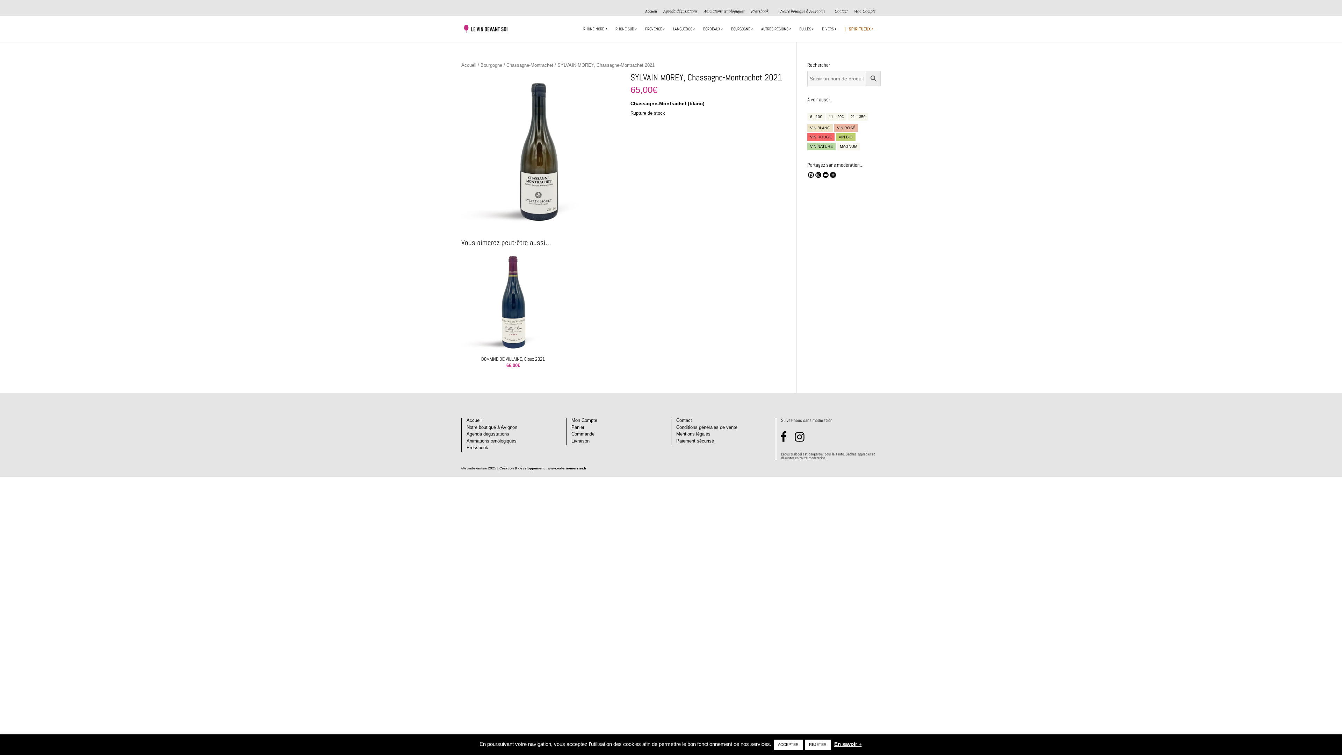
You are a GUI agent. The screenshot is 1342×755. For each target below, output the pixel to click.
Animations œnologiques (724, 11)
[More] (833, 175)
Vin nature (821, 146)
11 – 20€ (836, 117)
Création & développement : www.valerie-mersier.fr (542, 468)
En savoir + (848, 744)
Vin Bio (846, 137)
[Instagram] (818, 175)
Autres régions (774, 29)
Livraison (580, 441)
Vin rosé (846, 128)
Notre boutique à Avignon (492, 427)
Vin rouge (821, 137)
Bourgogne (740, 29)
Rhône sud (624, 29)
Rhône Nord (594, 29)
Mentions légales (693, 434)
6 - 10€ (816, 117)
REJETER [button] (818, 744)
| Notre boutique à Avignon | (801, 11)
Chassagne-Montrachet (529, 65)
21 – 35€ (858, 117)
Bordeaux (711, 29)
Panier (577, 427)
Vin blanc (820, 128)
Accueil (651, 11)
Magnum (848, 146)
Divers (828, 29)
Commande (582, 434)
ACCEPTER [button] (788, 744)
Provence (653, 29)
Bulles (805, 29)
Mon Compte (864, 11)
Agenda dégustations (680, 11)
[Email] (826, 175)
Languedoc (682, 29)
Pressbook (760, 11)
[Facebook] (811, 175)
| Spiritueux (858, 29)
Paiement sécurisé (695, 441)
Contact (841, 11)
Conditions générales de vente (706, 427)
